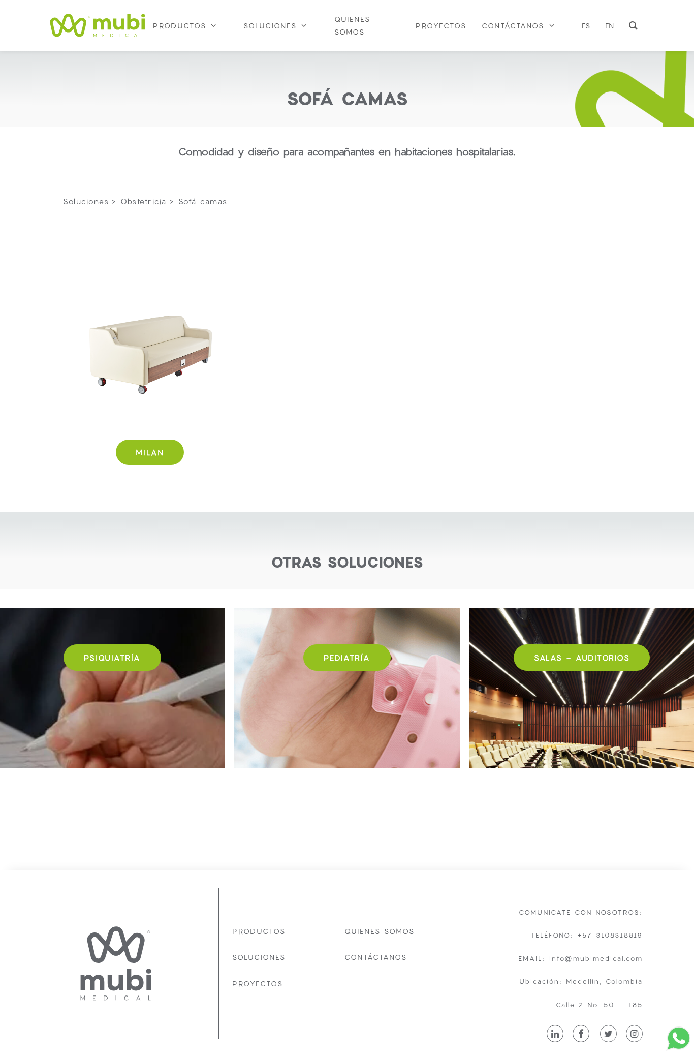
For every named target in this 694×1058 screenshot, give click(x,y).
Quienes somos (379, 931)
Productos (259, 931)
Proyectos (257, 983)
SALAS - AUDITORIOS (581, 657)
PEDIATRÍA (347, 657)
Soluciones (259, 957)
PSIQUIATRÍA (112, 657)
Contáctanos (375, 957)
